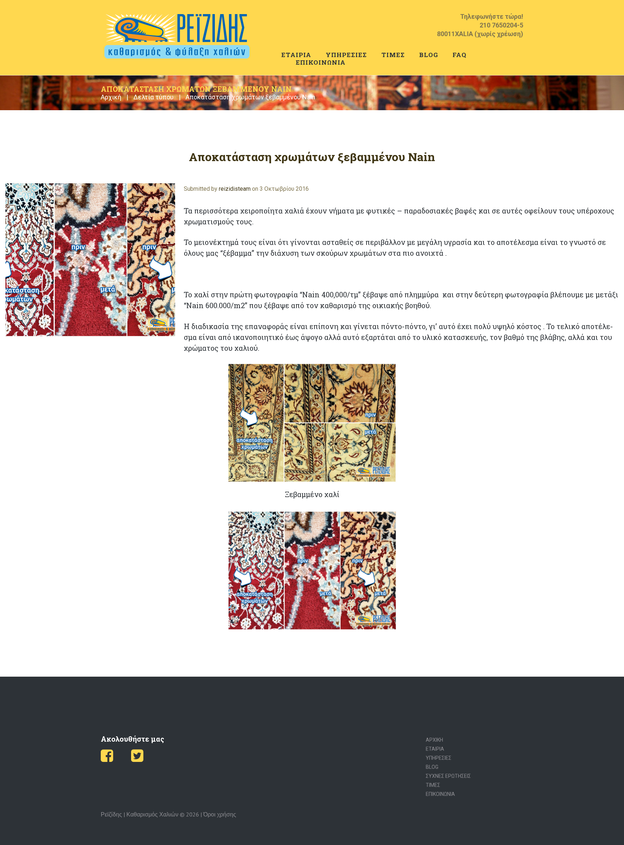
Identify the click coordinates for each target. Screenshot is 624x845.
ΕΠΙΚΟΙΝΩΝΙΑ (321, 62)
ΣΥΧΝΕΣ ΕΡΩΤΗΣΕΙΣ (448, 776)
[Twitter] (137, 758)
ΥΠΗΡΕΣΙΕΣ (346, 55)
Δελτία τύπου (153, 97)
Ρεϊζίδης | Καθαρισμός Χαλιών (139, 814)
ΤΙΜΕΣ (393, 55)
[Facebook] (107, 758)
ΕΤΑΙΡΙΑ (296, 55)
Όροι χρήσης (219, 814)
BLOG (428, 55)
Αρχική (111, 97)
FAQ (459, 55)
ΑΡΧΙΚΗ (434, 740)
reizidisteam (235, 188)
